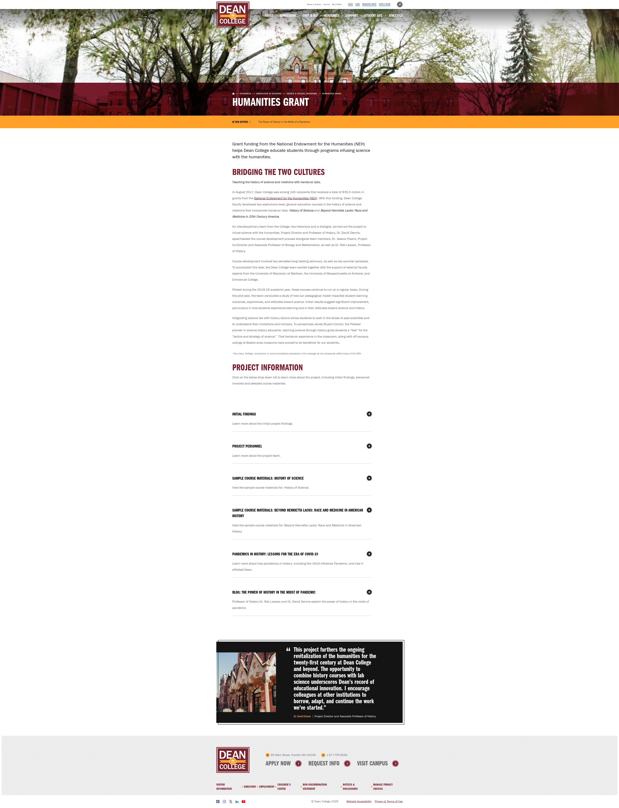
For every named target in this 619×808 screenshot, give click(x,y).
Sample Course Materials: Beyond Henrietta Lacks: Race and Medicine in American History (303, 513)
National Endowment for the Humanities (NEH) (285, 198)
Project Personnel (303, 446)
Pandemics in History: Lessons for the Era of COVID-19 (303, 554)
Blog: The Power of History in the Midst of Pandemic (303, 592)
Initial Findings (303, 414)
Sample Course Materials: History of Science (303, 478)
